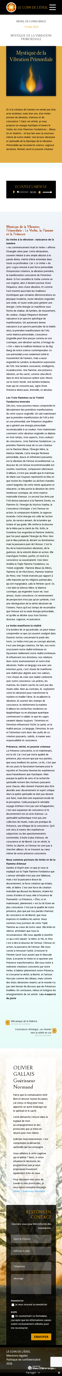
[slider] (46, 192)
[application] (31, 192)
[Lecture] (14, 192)
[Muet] (39, 192)
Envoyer (41, 1337)
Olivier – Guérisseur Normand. (29, 1191)
